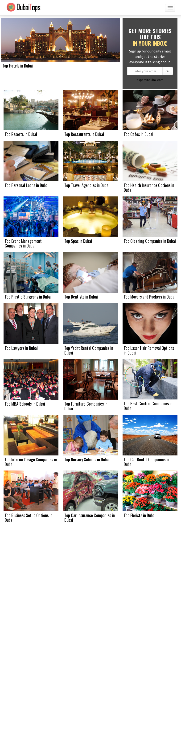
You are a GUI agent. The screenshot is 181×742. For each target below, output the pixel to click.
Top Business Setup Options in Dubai (28, 517)
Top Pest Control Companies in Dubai (148, 405)
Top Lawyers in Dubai (21, 348)
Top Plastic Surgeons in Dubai (28, 297)
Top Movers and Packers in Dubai (149, 297)
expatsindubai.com (150, 80)
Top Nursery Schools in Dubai (87, 459)
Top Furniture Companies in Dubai (85, 406)
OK (167, 71)
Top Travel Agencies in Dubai (86, 185)
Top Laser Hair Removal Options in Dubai (149, 350)
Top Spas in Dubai (78, 241)
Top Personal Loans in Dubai (27, 185)
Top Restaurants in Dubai (84, 134)
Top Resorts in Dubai (21, 134)
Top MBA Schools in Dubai (25, 404)
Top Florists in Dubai (140, 515)
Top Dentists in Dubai (81, 297)
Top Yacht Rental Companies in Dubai (88, 350)
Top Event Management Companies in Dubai (23, 243)
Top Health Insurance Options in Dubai (149, 187)
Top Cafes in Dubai (138, 134)
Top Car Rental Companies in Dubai (146, 461)
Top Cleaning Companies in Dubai (150, 241)
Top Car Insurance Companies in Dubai (89, 517)
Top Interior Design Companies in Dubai (31, 461)
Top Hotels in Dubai (17, 66)
